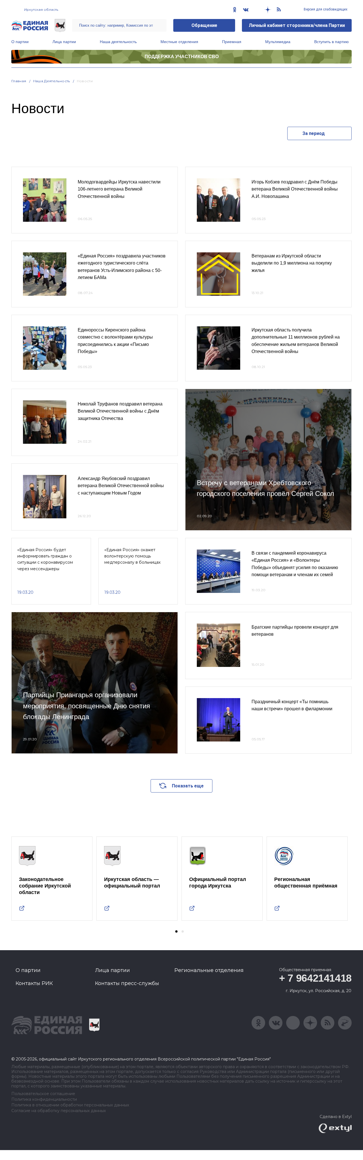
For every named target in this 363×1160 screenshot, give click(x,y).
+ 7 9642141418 (315, 978)
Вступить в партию (331, 41)
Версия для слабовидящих (325, 9)
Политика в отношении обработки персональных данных (70, 1105)
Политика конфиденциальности (44, 1099)
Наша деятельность (118, 41)
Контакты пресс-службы (127, 983)
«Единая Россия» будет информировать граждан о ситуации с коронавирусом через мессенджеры (45, 559)
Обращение (204, 25)
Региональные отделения (209, 970)
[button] (176, 931)
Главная (18, 81)
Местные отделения (179, 41)
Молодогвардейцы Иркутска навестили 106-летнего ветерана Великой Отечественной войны (119, 189)
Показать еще (188, 786)
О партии (20, 41)
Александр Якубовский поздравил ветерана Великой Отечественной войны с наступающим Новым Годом (121, 485)
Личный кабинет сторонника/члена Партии (297, 25)
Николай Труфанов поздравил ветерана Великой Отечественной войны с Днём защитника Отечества (120, 411)
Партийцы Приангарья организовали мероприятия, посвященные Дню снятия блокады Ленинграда (86, 705)
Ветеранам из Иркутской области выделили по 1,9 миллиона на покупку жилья (292, 263)
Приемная (231, 41)
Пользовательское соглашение (43, 1093)
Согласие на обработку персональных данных (58, 1110)
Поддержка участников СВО (182, 56)
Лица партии (64, 41)
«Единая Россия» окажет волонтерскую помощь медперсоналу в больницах (132, 556)
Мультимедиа (277, 41)
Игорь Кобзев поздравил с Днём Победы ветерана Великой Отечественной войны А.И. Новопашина (295, 189)
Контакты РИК (34, 983)
